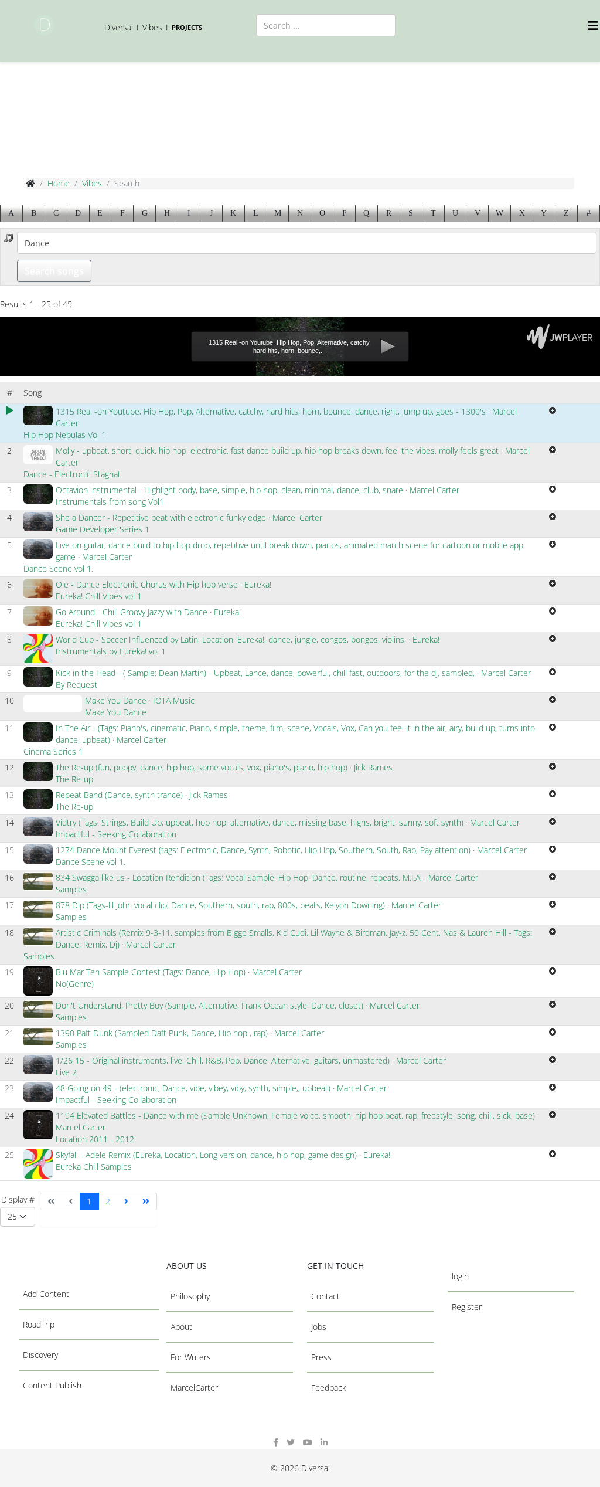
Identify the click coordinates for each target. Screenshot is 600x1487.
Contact (325, 1296)
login (460, 1276)
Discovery (40, 1354)
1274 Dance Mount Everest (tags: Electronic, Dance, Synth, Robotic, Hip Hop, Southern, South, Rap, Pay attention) (263, 849)
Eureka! (257, 584)
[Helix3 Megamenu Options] (594, 25)
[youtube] (307, 1442)
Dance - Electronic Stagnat (72, 474)
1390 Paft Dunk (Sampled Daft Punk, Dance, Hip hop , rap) (162, 1032)
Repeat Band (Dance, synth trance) (119, 794)
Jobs (318, 1326)
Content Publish (52, 1385)
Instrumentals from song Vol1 (110, 501)
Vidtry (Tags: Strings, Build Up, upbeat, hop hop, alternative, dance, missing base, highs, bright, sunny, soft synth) (259, 822)
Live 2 (66, 1072)
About (181, 1326)
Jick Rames (373, 767)
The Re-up (74, 779)
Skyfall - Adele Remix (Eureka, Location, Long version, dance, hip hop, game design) (207, 1154)
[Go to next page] (126, 1201)
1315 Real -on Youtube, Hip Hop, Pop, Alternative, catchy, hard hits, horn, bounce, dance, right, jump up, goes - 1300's (272, 411)
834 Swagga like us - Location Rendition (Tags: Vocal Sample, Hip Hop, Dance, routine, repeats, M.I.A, (240, 877)
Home (58, 183)
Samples (71, 889)
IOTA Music (174, 700)
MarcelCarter (194, 1387)
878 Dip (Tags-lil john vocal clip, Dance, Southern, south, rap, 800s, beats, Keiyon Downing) (220, 905)
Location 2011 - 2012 (95, 1139)
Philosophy (190, 1296)
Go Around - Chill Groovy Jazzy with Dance (133, 611)
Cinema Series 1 (53, 751)
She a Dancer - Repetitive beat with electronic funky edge (161, 517)
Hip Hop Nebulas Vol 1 (64, 434)
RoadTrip (38, 1324)
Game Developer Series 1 (102, 529)
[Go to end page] (146, 1201)
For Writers (191, 1357)
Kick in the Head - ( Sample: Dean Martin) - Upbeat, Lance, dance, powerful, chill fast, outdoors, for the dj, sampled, (265, 672)
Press (321, 1357)
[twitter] (291, 1442)
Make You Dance (115, 700)
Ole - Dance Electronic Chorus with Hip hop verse (147, 584)
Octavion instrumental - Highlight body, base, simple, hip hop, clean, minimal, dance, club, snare (230, 489)
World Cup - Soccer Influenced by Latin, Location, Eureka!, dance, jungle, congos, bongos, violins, (232, 639)
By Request (76, 684)
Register (467, 1306)
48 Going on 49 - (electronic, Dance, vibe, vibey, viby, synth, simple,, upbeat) (193, 1088)
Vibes (92, 183)
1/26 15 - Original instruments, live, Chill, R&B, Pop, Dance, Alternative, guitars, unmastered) (223, 1060)
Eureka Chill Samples (94, 1166)
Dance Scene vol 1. (58, 568)
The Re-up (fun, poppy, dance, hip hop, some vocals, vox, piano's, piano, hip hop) (201, 767)
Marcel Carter (434, 489)
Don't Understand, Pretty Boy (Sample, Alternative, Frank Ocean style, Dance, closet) (209, 1005)
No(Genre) (75, 983)
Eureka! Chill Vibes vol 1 (99, 596)
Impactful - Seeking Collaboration (116, 834)
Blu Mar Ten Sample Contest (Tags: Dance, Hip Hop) (151, 971)
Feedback (328, 1387)
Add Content (46, 1293)
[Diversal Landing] (44, 25)
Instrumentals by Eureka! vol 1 (111, 651)
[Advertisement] (242, 117)
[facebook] (275, 1442)
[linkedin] (324, 1442)
